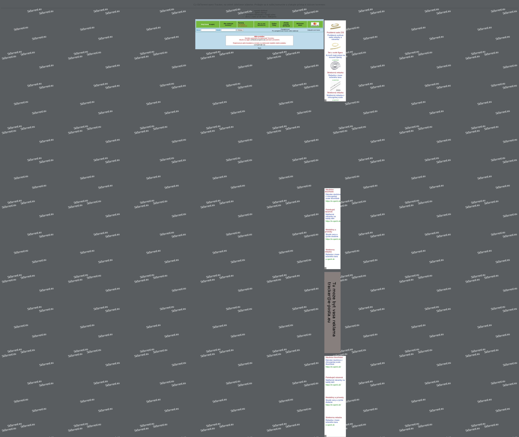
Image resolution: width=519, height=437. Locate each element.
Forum (286, 23)
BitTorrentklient (300, 24)
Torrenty (241, 23)
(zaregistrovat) (260, 40)
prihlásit (253, 40)
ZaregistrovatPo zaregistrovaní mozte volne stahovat (285, 30)
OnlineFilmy (274, 24)
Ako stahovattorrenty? (228, 24)
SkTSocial (286, 26)
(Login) (211, 24)
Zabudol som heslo (313, 30)
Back (259, 48)
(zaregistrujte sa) (259, 44)
